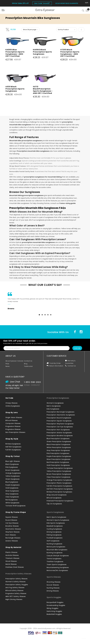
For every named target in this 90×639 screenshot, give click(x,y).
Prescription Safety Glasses (18, 573)
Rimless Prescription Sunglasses (59, 492)
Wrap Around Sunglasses (57, 495)
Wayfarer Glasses (12, 532)
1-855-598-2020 (32, 382)
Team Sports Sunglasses (56, 564)
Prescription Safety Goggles (16, 584)
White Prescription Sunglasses (59, 447)
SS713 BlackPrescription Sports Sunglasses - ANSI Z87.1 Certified (43, 89)
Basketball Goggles (54, 614)
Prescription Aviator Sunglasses (59, 433)
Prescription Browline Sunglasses (60, 435)
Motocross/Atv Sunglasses (57, 570)
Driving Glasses (53, 591)
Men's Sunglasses (54, 406)
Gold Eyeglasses (11, 488)
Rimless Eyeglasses (13, 444)
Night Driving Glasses (13, 599)
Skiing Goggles (52, 608)
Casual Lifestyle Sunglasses (58, 556)
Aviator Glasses (11, 541)
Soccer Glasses (53, 585)
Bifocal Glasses (11, 420)
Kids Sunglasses (53, 409)
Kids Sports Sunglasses (56, 523)
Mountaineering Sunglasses (58, 567)
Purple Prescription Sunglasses (59, 456)
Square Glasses (11, 517)
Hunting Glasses (53, 588)
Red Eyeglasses (11, 500)
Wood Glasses (11, 561)
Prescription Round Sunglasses (59, 418)
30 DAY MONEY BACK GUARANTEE (66, 3)
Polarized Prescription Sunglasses (60, 501)
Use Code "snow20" (42, 3)
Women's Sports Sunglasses (58, 520)
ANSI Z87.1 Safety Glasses (15, 596)
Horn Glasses (10, 535)
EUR (86, 3)
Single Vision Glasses (13, 417)
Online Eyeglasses (12, 406)
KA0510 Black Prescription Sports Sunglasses (42, 51)
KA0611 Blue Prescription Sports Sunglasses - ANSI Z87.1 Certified (14, 52)
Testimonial (28, 366)
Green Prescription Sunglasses (59, 441)
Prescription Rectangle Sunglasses (60, 412)
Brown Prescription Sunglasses (59, 474)
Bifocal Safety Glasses (14, 590)
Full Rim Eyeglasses (13, 450)
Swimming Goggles (54, 611)
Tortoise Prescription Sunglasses (60, 468)
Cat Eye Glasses (11, 523)
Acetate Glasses (12, 555)
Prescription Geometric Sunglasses (61, 415)
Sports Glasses (54, 577)
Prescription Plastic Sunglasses (59, 483)
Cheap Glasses (11, 403)
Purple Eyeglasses (12, 485)
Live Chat (15, 381)
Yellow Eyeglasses (12, 476)
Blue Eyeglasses (11, 482)
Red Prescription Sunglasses (58, 462)
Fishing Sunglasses (54, 535)
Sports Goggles (54, 597)
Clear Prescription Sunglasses (58, 477)
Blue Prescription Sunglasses (58, 438)
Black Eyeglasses (12, 464)
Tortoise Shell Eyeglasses (15, 506)
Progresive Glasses (13, 426)
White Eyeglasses (12, 503)
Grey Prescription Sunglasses (58, 450)
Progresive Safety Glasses (15, 593)
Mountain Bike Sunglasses (57, 550)
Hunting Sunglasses (54, 544)
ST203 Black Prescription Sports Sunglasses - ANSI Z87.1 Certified (69, 52)
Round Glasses (11, 520)
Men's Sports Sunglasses (56, 517)
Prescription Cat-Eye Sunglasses (60, 427)
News (7, 366)
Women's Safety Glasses (15, 582)
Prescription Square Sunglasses (59, 421)
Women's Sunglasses (55, 403)
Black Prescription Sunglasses (58, 444)
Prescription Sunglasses (58, 398)
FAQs (7, 364)
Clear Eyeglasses (12, 497)
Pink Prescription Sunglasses (58, 453)
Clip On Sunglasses (54, 504)
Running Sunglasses (55, 553)
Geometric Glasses (13, 529)
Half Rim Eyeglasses (13, 447)
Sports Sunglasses (55, 512)
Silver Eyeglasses (12, 491)
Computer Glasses (13, 423)
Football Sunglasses (54, 538)
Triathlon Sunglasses (55, 561)
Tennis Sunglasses (54, 558)
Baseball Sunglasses (55, 526)
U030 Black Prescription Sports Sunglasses (14, 88)
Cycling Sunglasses (54, 529)
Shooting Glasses (53, 582)
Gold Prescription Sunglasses (58, 465)
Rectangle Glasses (12, 538)
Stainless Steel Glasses (14, 567)
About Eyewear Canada (14, 361)
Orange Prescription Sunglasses (59, 480)
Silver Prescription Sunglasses (58, 459)
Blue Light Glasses (12, 461)
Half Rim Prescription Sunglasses (60, 489)
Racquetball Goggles (55, 602)
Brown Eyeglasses (12, 470)
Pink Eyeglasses (11, 467)
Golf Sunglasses (53, 541)
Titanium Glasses (12, 558)
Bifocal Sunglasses (54, 498)
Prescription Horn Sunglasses (58, 430)
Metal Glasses (11, 564)
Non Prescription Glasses (15, 432)
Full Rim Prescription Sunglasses (59, 486)
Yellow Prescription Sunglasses (59, 471)
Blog (25, 364)
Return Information (56, 366)
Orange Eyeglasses (13, 473)
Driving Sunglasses (54, 532)
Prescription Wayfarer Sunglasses (60, 424)
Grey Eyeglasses (11, 494)
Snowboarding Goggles (56, 605)
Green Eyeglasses (12, 479)
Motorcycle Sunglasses (56, 547)
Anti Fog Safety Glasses (14, 587)
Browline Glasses (12, 526)
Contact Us (28, 361)
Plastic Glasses (11, 552)
